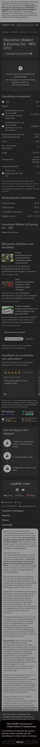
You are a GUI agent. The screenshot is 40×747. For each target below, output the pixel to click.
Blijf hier (20, 742)
